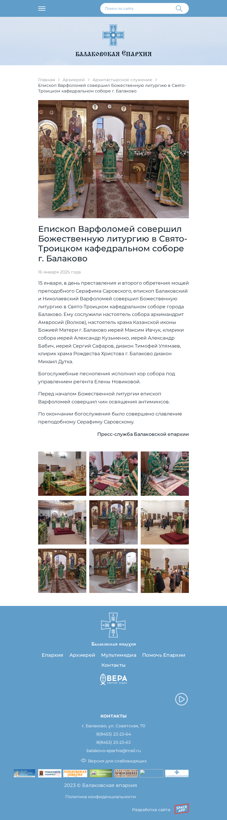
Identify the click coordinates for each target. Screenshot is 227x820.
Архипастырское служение (122, 79)
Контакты (113, 665)
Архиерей (74, 79)
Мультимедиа (118, 655)
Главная (46, 79)
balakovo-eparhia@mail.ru (114, 751)
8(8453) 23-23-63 (113, 742)
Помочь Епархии (163, 655)
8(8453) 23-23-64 (113, 734)
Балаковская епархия (113, 54)
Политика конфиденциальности (100, 796)
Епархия (53, 655)
